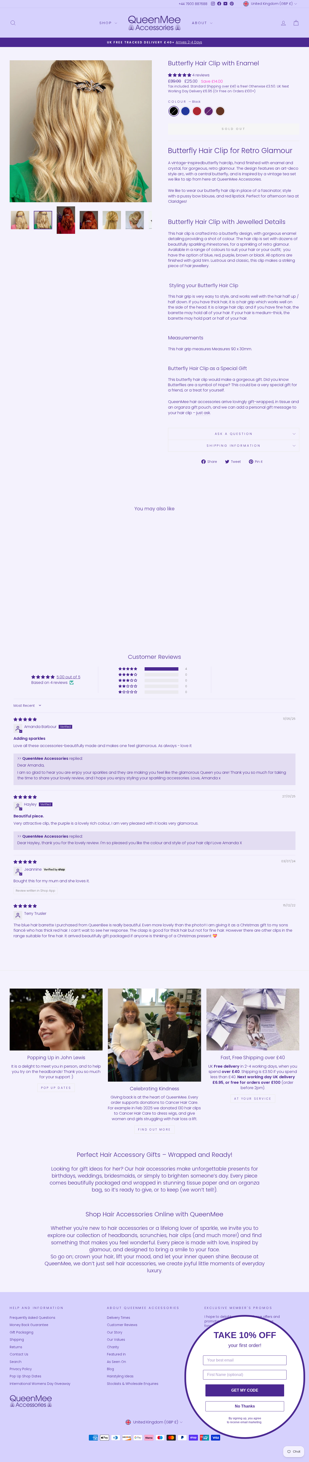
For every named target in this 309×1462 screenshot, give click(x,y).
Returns (16, 1347)
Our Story (114, 1332)
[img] (25, 719)
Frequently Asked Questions (32, 1317)
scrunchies (153, 1235)
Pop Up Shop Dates (25, 1376)
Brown (220, 111)
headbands (122, 1235)
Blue (185, 111)
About (200, 22)
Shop (106, 22)
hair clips (180, 1235)
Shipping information (234, 446)
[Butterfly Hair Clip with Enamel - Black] (30, 618)
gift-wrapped (261, 401)
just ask (203, 413)
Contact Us (19, 1354)
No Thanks (245, 1406)
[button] (180, 75)
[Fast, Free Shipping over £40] (252, 1020)
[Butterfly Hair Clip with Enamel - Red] (44, 618)
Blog (110, 1369)
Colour (184, 102)
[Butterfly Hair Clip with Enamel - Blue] (37, 618)
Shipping (17, 1339)
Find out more (154, 1129)
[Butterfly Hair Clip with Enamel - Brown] (57, 618)
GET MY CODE (244, 1390)
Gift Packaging (21, 1332)
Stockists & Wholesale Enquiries (132, 1383)
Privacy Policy (21, 1369)
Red (197, 111)
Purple (208, 111)
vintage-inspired (187, 163)
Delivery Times (118, 1317)
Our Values (116, 1339)
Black (174, 111)
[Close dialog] (304, 1320)
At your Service (253, 1099)
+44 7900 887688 (193, 4)
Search (15, 1362)
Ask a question (234, 434)
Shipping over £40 (221, 86)
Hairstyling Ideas (120, 1376)
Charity (113, 1347)
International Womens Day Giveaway (40, 1383)
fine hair (283, 307)
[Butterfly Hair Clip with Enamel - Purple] (50, 618)
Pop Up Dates (56, 1088)
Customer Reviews (122, 1325)
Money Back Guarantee (29, 1325)
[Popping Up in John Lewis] (56, 1020)
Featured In (116, 1354)
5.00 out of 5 (68, 677)
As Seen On (116, 1362)
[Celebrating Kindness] (154, 1035)
